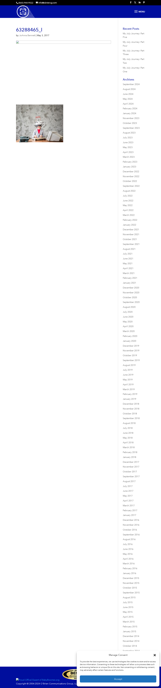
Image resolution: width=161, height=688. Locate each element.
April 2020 (128, 326)
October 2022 (130, 181)
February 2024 (130, 108)
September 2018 (131, 418)
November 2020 (131, 292)
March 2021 (129, 273)
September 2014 (131, 650)
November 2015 (131, 583)
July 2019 (128, 370)
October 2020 (130, 297)
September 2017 (131, 476)
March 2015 (129, 621)
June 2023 (128, 142)
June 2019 (128, 374)
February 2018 (130, 452)
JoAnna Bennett (27, 35)
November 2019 (131, 350)
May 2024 (128, 99)
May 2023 (128, 147)
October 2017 (130, 471)
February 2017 (130, 510)
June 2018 (128, 433)
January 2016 (129, 573)
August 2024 (129, 89)
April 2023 (128, 152)
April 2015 (128, 617)
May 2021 (128, 263)
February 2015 (130, 626)
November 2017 (131, 466)
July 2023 (128, 137)
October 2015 (130, 587)
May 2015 (128, 612)
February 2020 (130, 336)
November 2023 (131, 118)
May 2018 (128, 438)
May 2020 (128, 321)
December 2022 (131, 171)
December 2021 (131, 229)
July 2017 (128, 486)
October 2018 (130, 413)
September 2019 (131, 360)
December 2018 (131, 404)
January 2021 (129, 283)
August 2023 (129, 132)
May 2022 (128, 205)
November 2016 (131, 525)
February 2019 (130, 394)
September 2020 (131, 302)
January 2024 (129, 113)
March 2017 (129, 505)
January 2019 (129, 399)
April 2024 (128, 103)
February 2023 (130, 161)
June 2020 (128, 316)
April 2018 (128, 442)
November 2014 (131, 641)
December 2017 (131, 462)
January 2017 (129, 515)
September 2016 (131, 534)
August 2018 (129, 423)
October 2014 (130, 646)
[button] (154, 655)
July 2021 (128, 253)
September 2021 (131, 244)
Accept (118, 679)
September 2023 (131, 128)
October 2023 (130, 123)
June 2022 (128, 200)
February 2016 (130, 568)
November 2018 (131, 408)
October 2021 (130, 239)
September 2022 (131, 186)
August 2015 (129, 597)
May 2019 (128, 379)
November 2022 (131, 176)
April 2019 (128, 384)
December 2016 (131, 520)
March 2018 (129, 447)
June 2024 (128, 94)
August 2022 (129, 191)
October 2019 (130, 355)
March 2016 (129, 563)
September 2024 (131, 84)
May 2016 (128, 554)
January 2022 (129, 225)
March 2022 (129, 215)
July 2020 (128, 312)
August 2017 (129, 481)
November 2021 (131, 234)
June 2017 (128, 491)
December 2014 (131, 636)
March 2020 (129, 331)
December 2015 (131, 578)
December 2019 (131, 346)
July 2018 (128, 428)
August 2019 (129, 365)
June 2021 (128, 258)
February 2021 (130, 278)
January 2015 (129, 631)
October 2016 (130, 529)
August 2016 (129, 539)
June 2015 (128, 607)
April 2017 (128, 500)
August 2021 (129, 249)
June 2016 (128, 549)
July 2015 (128, 602)
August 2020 (129, 307)
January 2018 (129, 457)
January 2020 (129, 341)
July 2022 (128, 195)
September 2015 (131, 592)
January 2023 (129, 166)
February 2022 (130, 220)
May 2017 (128, 496)
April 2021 (128, 268)
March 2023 (129, 157)
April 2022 (128, 210)
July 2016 (128, 544)
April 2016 (128, 559)
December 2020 (131, 287)
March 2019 (129, 389)
